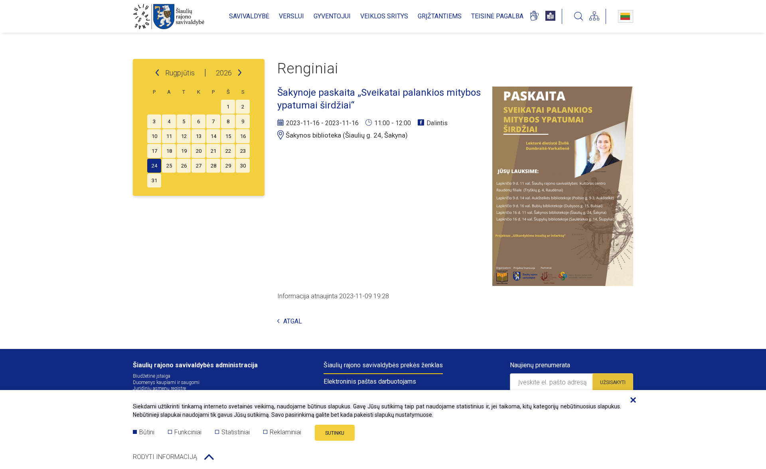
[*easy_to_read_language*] (550, 16)
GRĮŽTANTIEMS (440, 16)
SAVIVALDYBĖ (249, 16)
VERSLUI (291, 16)
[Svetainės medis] (594, 16)
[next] (239, 73)
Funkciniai (187, 432)
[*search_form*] (578, 16)
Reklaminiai (285, 432)
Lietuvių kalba (625, 16)
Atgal (292, 321)
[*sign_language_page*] (534, 16)
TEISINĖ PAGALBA (497, 16)
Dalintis (437, 123)
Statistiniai (235, 432)
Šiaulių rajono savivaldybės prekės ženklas (383, 365)
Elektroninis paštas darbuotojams (370, 381)
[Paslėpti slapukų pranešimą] (631, 400)
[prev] (157, 73)
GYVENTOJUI (332, 16)
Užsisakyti (613, 382)
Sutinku (334, 433)
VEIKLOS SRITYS (384, 16)
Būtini (146, 432)
